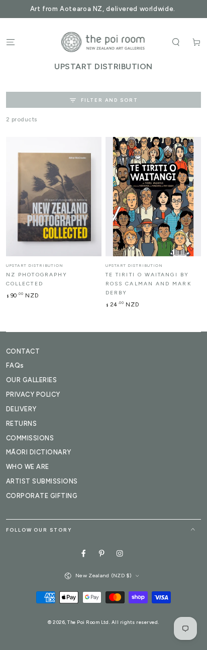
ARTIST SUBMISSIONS (42, 481)
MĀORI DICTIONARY (38, 452)
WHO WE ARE (27, 466)
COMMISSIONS (30, 438)
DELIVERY (21, 409)
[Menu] (10, 42)
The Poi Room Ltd (88, 622)
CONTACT (23, 351)
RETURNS (21, 423)
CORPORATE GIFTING (41, 496)
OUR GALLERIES (31, 380)
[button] (175, 42)
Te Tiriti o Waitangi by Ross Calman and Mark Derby (148, 283)
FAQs (15, 365)
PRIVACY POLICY (33, 394)
